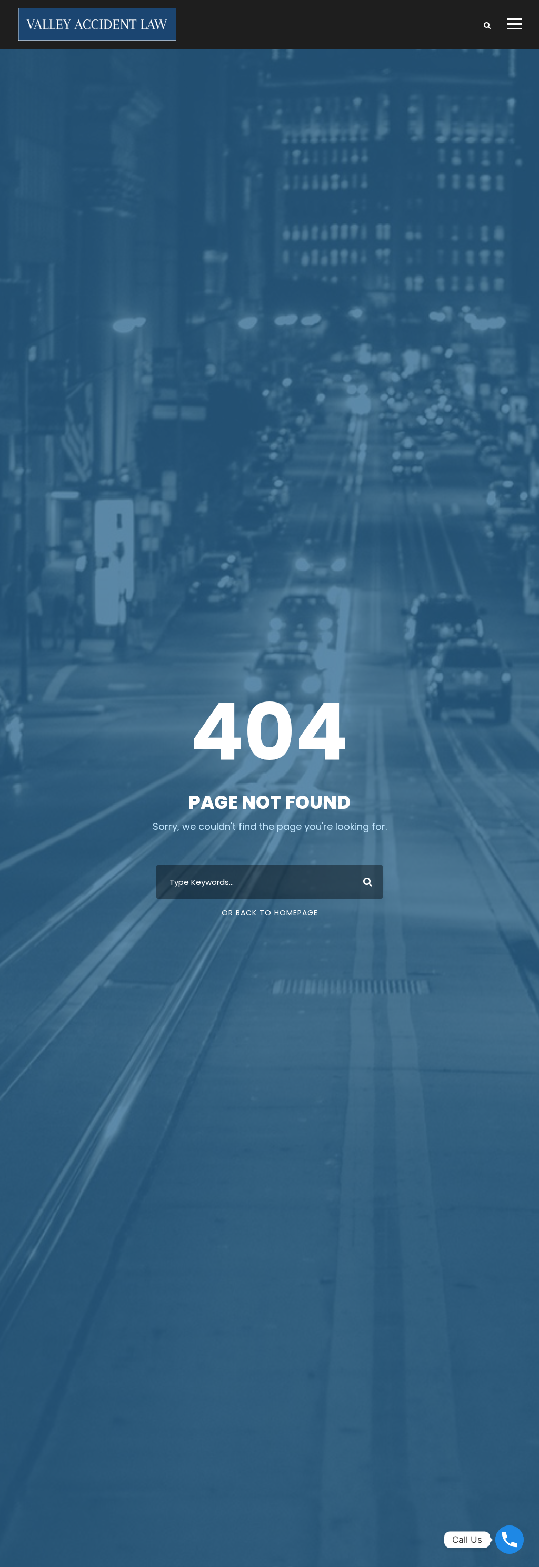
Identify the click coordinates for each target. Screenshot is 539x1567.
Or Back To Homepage (270, 913)
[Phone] (509, 1539)
